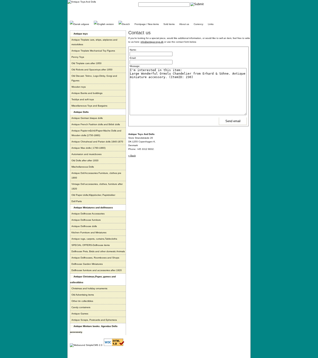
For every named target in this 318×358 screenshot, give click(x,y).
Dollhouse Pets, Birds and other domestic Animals (98, 251)
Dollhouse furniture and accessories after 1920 (96, 270)
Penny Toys (77, 57)
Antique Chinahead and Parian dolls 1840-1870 (97, 141)
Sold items (169, 24)
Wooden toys (78, 87)
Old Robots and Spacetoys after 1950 (91, 69)
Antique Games (79, 313)
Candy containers (80, 307)
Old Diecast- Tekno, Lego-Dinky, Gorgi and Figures (94, 78)
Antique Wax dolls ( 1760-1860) (88, 148)
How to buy (226, 4)
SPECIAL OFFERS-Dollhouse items (90, 245)
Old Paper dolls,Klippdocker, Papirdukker (93, 195)
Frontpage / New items (147, 24)
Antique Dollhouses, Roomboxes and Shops (95, 257)
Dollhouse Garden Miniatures (87, 264)
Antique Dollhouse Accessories (88, 213)
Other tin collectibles (82, 301)
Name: (133, 49)
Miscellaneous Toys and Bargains (89, 105)
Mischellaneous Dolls (82, 166)
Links (210, 24)
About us (184, 24)
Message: (135, 66)
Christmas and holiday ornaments (89, 288)
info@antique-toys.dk (152, 42)
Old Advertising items (82, 294)
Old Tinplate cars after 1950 (86, 63)
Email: (133, 58)
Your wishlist (241, 4)
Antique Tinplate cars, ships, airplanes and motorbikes (94, 42)
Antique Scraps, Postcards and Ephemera (94, 320)
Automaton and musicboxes (86, 154)
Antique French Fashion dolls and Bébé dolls (95, 124)
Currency (198, 24)
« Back (132, 155)
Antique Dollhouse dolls (84, 226)
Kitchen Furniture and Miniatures (88, 232)
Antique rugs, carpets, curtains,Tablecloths (94, 239)
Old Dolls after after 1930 (84, 160)
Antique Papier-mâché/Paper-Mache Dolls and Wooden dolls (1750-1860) (96, 133)
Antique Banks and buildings (86, 93)
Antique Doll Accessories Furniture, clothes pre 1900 (96, 175)
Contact (214, 4)
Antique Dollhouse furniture (86, 220)
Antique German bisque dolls (87, 118)
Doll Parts (76, 201)
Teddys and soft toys (82, 99)
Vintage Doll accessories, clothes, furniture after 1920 (97, 186)
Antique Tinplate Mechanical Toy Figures (93, 50)
